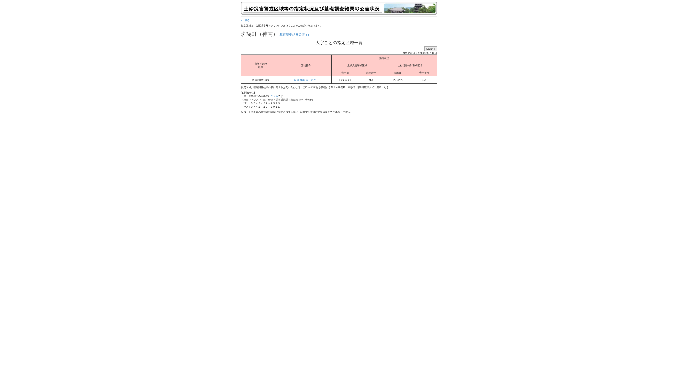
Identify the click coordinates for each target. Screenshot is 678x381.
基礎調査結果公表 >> (294, 34)
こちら (274, 96)
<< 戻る (245, 20)
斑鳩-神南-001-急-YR (305, 79)
